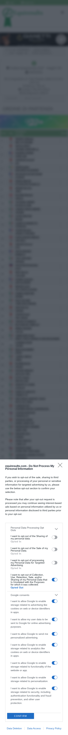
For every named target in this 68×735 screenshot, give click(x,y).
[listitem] (34, 528)
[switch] (54, 537)
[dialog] (34, 597)
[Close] (61, 466)
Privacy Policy (53, 728)
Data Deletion (14, 728)
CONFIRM (20, 716)
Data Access (34, 728)
